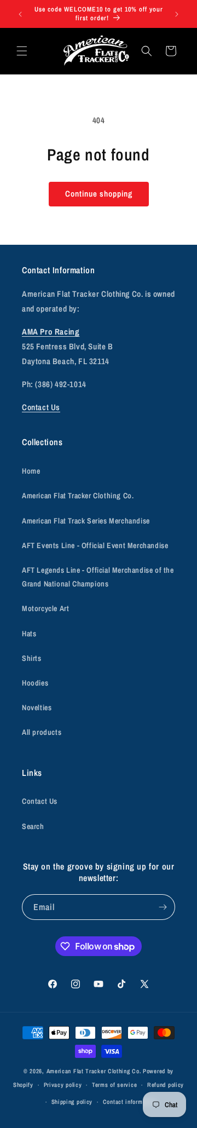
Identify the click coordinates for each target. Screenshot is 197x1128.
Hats (29, 633)
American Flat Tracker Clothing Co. (78, 495)
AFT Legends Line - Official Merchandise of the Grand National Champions (98, 577)
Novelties (36, 707)
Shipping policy (72, 1102)
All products (41, 732)
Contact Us (41, 407)
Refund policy (165, 1085)
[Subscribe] (162, 907)
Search (33, 826)
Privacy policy (63, 1085)
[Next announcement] (177, 14)
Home (31, 471)
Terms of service (114, 1085)
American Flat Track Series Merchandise (86, 521)
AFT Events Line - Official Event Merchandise (95, 545)
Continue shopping (98, 193)
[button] (22, 51)
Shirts (32, 658)
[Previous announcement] (20, 14)
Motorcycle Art (45, 608)
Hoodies (35, 683)
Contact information (129, 1102)
